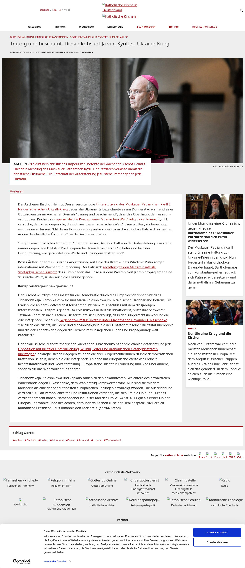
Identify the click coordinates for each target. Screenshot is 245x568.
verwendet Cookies (55, 561)
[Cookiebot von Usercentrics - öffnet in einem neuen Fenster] (21, 561)
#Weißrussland (112, 440)
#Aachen (17, 440)
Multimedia (115, 26)
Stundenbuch (146, 26)
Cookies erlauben (217, 532)
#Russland (83, 440)
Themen (60, 26)
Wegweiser (86, 26)
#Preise (70, 440)
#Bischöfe (30, 440)
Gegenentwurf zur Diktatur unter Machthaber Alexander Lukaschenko (113, 320)
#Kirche (42, 440)
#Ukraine (96, 440)
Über (204, 26)
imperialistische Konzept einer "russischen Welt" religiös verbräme (105, 219)
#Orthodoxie (57, 440)
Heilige (174, 26)
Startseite (44, 9)
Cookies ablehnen (217, 542)
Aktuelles (56, 9)
